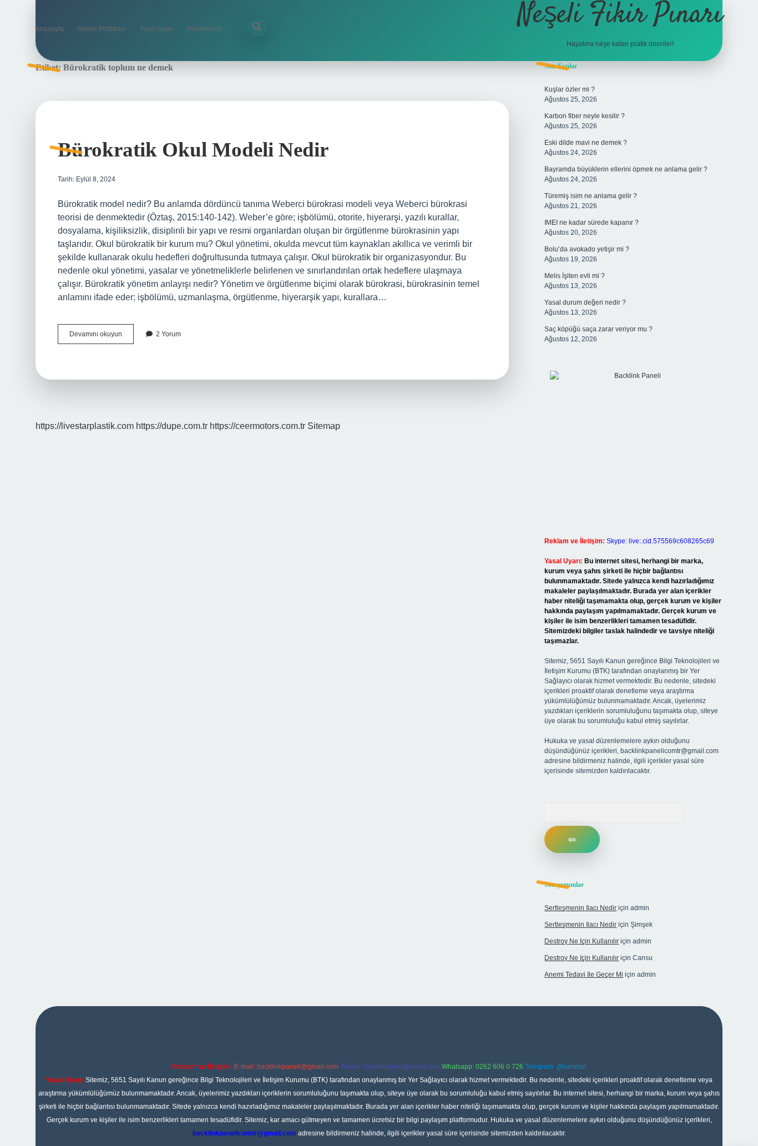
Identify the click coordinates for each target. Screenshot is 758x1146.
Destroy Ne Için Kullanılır (581, 941)
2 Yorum (168, 334)
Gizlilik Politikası (101, 29)
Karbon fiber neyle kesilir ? (584, 116)
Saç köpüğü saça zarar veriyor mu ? (598, 329)
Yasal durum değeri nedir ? (585, 302)
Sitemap (323, 426)
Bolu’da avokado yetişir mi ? (586, 249)
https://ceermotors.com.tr (257, 426)
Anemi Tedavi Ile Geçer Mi (583, 974)
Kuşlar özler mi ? (569, 89)
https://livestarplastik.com (85, 426)
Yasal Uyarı (156, 29)
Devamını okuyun (101, 337)
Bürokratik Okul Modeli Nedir (193, 149)
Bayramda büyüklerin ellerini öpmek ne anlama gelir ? (626, 169)
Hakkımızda (205, 29)
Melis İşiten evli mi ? (574, 276)
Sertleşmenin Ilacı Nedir (580, 908)
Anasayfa (50, 29)
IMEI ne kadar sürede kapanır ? (591, 222)
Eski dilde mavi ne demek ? (585, 143)
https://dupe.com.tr (172, 426)
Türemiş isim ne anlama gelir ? (590, 196)
